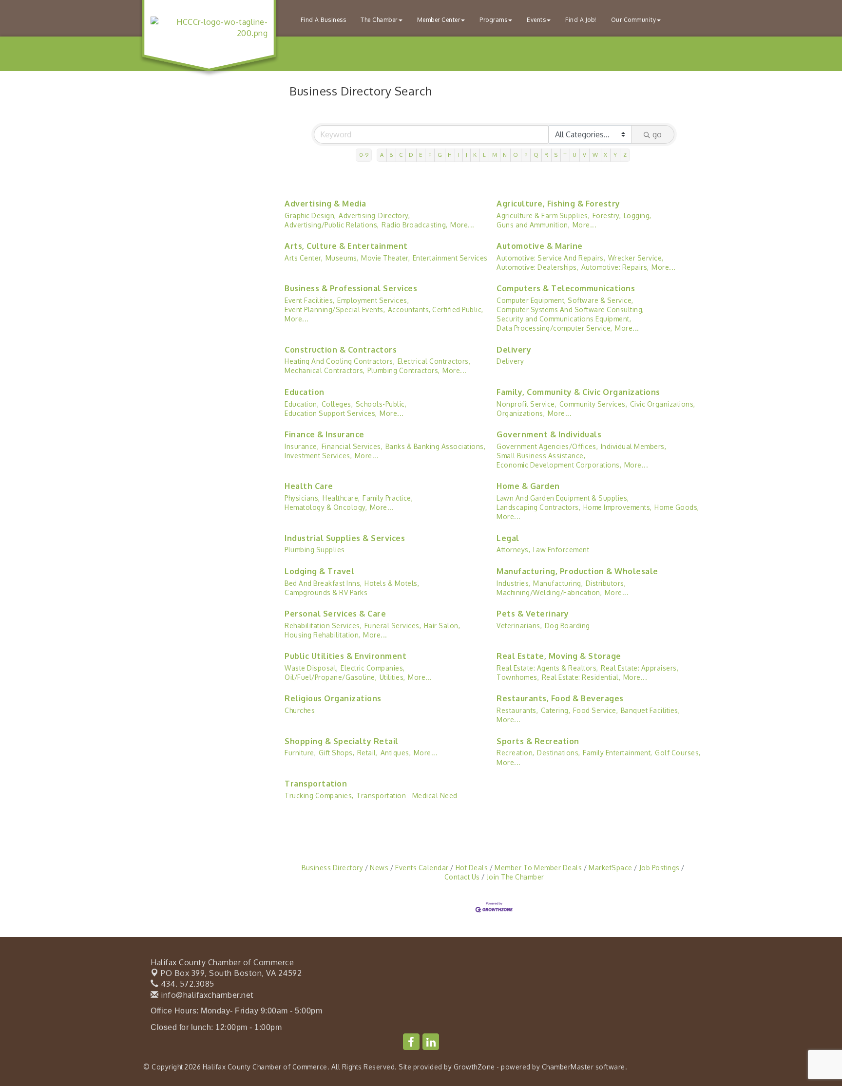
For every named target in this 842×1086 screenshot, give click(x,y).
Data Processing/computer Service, (554, 328)
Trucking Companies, (319, 795)
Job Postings (659, 867)
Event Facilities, (310, 300)
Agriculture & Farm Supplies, (543, 215)
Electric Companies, (373, 668)
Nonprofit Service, (526, 404)
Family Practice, (388, 498)
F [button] (430, 154)
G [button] (440, 154)
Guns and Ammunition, (533, 225)
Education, (302, 404)
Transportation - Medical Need (407, 795)
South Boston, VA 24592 (231, 973)
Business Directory (332, 867)
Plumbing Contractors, (403, 370)
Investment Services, (318, 455)
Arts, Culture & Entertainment (346, 246)
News (379, 867)
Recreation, (516, 753)
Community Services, (593, 404)
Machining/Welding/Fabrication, (549, 592)
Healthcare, (341, 498)
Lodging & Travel (319, 571)
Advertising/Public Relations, (332, 225)
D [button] (411, 154)
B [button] (391, 154)
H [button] (450, 154)
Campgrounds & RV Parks (326, 592)
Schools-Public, (381, 404)
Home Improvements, (617, 507)
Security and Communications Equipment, (564, 319)
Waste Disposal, (311, 668)
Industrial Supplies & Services (345, 538)
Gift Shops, (337, 753)
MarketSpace (610, 867)
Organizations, (521, 413)
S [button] (556, 154)
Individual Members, (634, 446)
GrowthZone (474, 1067)
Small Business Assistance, (541, 455)
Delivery (514, 350)
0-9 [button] (364, 154)
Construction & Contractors (341, 350)
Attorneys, (513, 549)
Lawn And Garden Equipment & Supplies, (563, 498)
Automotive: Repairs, (615, 267)
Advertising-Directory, (374, 215)
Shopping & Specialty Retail (342, 741)
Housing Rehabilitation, (323, 635)
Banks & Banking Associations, (435, 446)
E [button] (420, 154)
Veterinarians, (519, 625)
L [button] (484, 154)
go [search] (657, 134)
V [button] (585, 154)
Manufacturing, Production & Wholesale (577, 571)
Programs (493, 19)
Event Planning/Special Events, (335, 309)
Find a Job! (580, 19)
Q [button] (536, 154)
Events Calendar (422, 867)
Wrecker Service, (636, 258)
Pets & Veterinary (533, 613)
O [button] (515, 154)
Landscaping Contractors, (538, 507)
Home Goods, (676, 507)
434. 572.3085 (186, 984)
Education (305, 392)
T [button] (565, 154)
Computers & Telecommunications (566, 288)
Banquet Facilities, (650, 710)
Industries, (514, 583)
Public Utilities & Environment (345, 656)
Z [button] (625, 154)
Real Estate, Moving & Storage (559, 656)
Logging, (637, 215)
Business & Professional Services (351, 288)
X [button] (606, 154)
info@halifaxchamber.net (206, 995)
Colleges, (337, 404)
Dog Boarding (567, 625)
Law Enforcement (561, 549)
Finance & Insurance (324, 434)
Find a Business (323, 19)
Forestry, (607, 215)
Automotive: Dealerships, (537, 267)
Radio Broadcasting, (415, 225)
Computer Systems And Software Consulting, (570, 309)
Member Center (438, 19)
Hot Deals (472, 867)
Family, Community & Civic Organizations (578, 392)
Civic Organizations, (662, 404)
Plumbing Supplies (315, 549)
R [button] (546, 154)
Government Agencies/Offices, (547, 446)
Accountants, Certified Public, (435, 309)
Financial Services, (352, 446)
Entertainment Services (450, 258)
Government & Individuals (549, 434)
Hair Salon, (442, 625)
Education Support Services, (331, 413)
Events (536, 19)
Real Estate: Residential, (581, 677)
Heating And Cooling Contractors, (340, 361)
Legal (508, 538)
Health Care (309, 486)
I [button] (459, 154)
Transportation (316, 783)
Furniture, (300, 753)
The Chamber (379, 19)
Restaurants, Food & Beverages (560, 698)
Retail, (367, 753)
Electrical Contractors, (434, 361)
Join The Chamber (515, 877)
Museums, (342, 258)
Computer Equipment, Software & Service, (565, 300)
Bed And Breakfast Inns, (323, 583)
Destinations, (558, 753)
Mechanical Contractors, (325, 370)
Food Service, (595, 710)
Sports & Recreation (538, 741)
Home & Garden (528, 486)
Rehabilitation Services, (323, 625)
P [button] (526, 154)
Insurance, (302, 446)
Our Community (633, 19)
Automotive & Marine (540, 246)
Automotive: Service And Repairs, (551, 258)
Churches (300, 710)
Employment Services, (373, 300)
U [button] (575, 154)
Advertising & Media (325, 203)
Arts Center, (304, 258)
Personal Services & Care (335, 613)
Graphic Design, (310, 215)
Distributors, (606, 583)
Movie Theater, (385, 258)
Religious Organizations (333, 698)
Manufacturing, (558, 583)
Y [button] (615, 154)
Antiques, (396, 753)
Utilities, (392, 677)
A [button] (382, 154)
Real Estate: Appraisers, (639, 668)
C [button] (401, 154)
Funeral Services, (392, 625)
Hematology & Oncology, (326, 507)
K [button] (475, 154)
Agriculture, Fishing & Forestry (558, 203)
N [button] (505, 154)
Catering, (556, 710)
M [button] (495, 154)
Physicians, (302, 498)
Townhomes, (518, 677)
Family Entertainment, (617, 753)
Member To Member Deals (538, 867)
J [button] (467, 154)
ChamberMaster (568, 1067)
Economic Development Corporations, (559, 465)
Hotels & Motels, (391, 583)
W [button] (595, 154)
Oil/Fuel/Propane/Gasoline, (331, 677)
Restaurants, (517, 710)
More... (462, 225)
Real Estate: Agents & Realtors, (547, 668)
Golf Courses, (678, 753)
